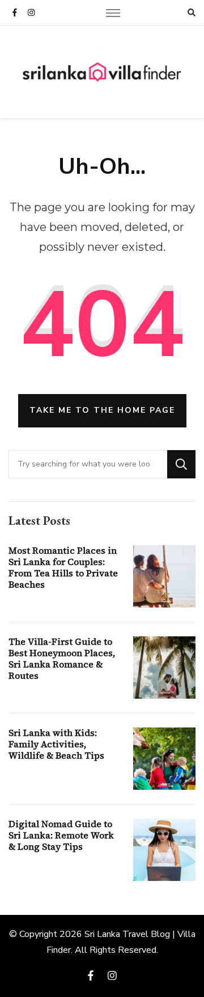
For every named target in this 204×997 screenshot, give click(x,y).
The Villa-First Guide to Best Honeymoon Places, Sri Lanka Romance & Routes (61, 658)
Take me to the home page (102, 410)
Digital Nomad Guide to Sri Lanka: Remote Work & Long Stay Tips (61, 835)
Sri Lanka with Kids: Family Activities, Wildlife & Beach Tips (56, 743)
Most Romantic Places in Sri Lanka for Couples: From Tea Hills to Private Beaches (63, 567)
